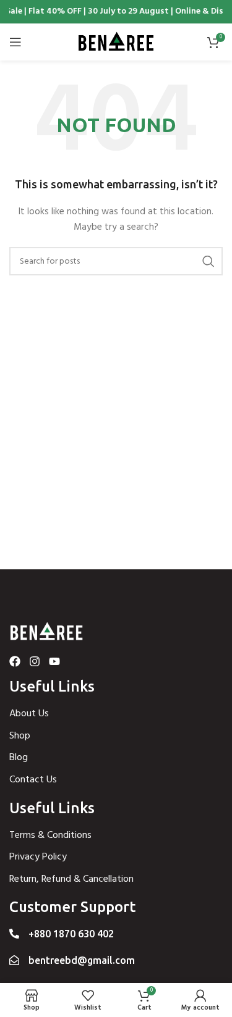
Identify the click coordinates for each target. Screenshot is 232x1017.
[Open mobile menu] (15, 42)
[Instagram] (34, 661)
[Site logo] (116, 42)
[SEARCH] (208, 261)
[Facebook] (14, 661)
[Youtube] (54, 661)
